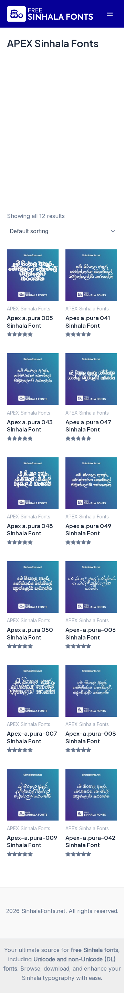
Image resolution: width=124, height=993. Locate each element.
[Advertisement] (62, 133)
